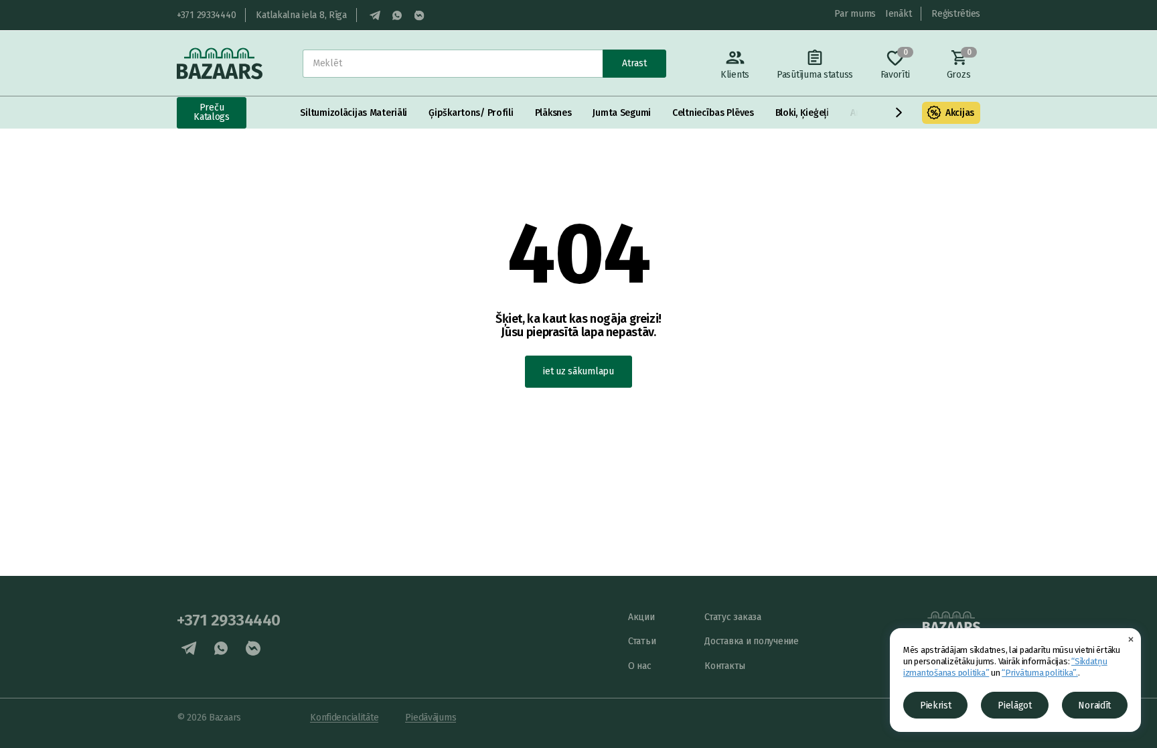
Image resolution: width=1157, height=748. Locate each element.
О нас (639, 666)
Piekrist (935, 705)
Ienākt (898, 13)
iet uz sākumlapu (578, 371)
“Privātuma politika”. (1040, 673)
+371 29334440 (206, 15)
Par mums (855, 13)
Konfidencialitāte (344, 717)
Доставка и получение (751, 641)
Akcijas (959, 113)
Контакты (724, 666)
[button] (899, 112)
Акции (641, 617)
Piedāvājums (430, 717)
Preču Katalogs (212, 112)
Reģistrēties (955, 13)
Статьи (641, 641)
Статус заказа (732, 617)
